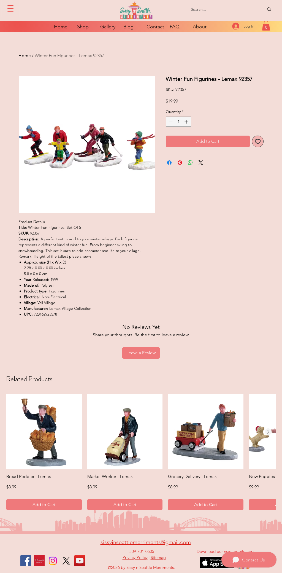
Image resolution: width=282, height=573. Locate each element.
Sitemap (158, 557)
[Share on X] (200, 162)
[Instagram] (52, 560)
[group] (141, 452)
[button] (266, 26)
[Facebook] (25, 560)
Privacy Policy (135, 557)
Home (24, 55)
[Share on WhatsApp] (190, 162)
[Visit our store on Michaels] (39, 560)
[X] (66, 560)
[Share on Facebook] (169, 162)
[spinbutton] (178, 122)
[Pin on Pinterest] (180, 162)
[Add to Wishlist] (258, 141)
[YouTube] (79, 560)
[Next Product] (268, 431)
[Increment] (186, 122)
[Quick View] (44, 432)
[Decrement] (170, 122)
